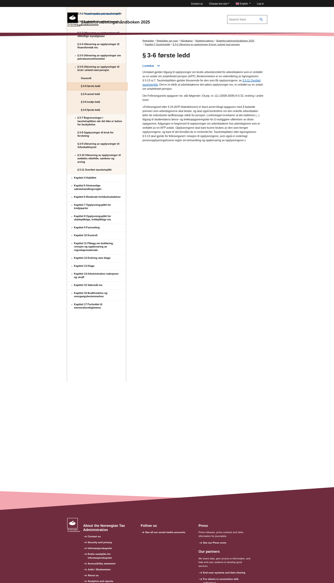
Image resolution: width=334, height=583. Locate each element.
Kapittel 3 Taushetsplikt (157, 44)
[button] (243, 3)
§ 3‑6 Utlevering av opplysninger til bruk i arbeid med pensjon (206, 44)
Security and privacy (100, 542)
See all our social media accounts (165, 532)
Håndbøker (186, 40)
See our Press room (214, 542)
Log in (260, 3)
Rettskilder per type (167, 40)
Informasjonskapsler (100, 548)
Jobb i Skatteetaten (99, 569)
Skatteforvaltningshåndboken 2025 (102, 14)
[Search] (261, 19)
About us (93, 575)
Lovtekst (148, 65)
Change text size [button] (218, 3)
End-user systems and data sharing (224, 572)
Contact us (197, 3)
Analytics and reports (100, 581)
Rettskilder (148, 40)
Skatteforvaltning (204, 40)
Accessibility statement (102, 563)
